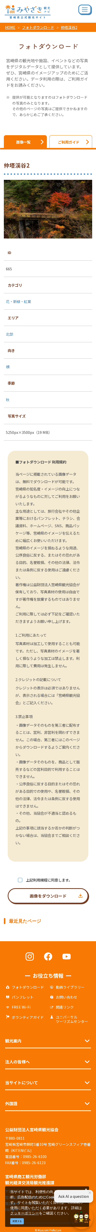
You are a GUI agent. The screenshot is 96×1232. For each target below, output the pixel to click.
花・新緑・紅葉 (18, 301)
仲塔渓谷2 (69, 27)
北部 (9, 334)
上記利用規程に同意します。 (49, 880)
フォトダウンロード (38, 27)
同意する (17, 1221)
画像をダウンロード (48, 896)
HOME (10, 27)
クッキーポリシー (24, 1213)
